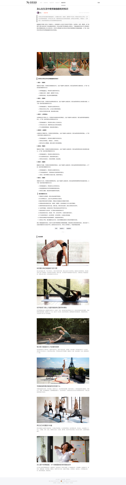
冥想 (42, 188)
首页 (41, 2)
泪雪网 (54, 482)
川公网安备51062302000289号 (69, 481)
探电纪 (63, 482)
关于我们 (58, 479)
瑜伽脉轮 (39, 24)
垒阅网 (58, 482)
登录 (99, 2)
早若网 (71, 482)
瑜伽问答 (63, 2)
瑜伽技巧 (57, 2)
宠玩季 (67, 482)
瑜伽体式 (46, 2)
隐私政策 (63, 479)
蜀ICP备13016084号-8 (54, 481)
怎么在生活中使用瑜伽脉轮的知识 (52, 9)
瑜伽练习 (45, 90)
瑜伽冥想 (52, 2)
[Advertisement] (63, 41)
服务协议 (68, 479)
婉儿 (41, 12)
